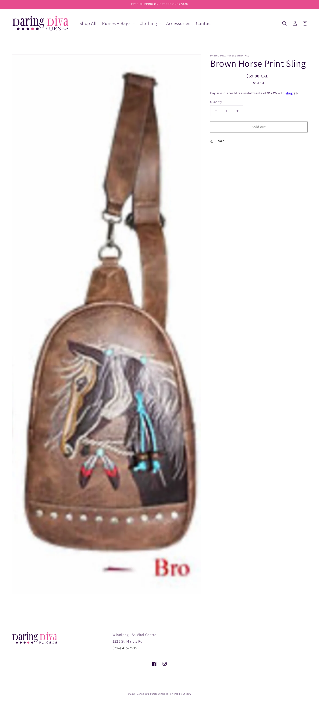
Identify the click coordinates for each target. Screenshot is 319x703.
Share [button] (220, 141)
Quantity (216, 102)
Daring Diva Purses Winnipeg (152, 693)
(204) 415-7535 (125, 648)
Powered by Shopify (180, 693)
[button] (284, 23)
